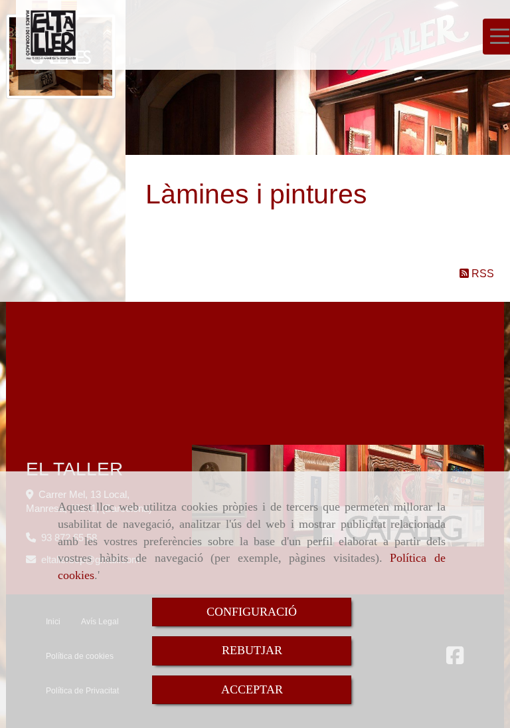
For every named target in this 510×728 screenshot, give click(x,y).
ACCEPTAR (252, 689)
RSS (481, 273)
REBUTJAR (252, 650)
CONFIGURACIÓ (252, 611)
